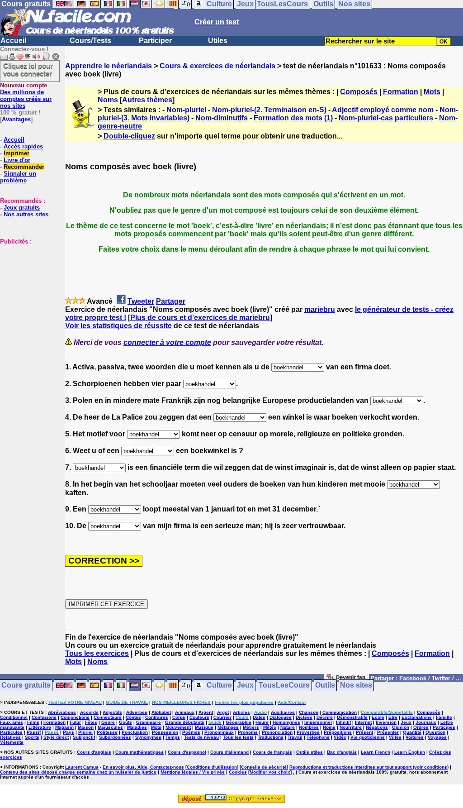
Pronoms (248, 732)
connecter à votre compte (167, 342)
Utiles (217, 40)
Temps (172, 737)
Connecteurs (108, 717)
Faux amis (11, 722)
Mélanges (228, 727)
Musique (204, 727)
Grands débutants (184, 722)
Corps (178, 717)
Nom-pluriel (186, 110)
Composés (359, 92)
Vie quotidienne (367, 737)
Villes (395, 737)
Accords (89, 712)
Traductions (270, 737)
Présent (364, 732)
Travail (295, 737)
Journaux (426, 722)
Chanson (308, 712)
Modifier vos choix (270, 772)
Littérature (39, 727)
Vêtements (12, 742)
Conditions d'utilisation (212, 767)
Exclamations (417, 717)
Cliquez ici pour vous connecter (28, 69)
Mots (432, 92)
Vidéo (340, 737)
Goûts (125, 722)
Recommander (24, 166)
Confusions (44, 717)
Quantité (412, 732)
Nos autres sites (26, 214)
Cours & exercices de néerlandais (217, 66)
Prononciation (277, 732)
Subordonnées (115, 737)
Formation (400, 92)
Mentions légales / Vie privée (193, 772)
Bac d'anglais (342, 752)
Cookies (238, 772)
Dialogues (280, 717)
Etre (392, 717)
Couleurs (199, 717)
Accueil (13, 40)
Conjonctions (75, 717)
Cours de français (272, 752)
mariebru (319, 309)
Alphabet (161, 712)
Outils (325, 685)
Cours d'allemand (229, 752)
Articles (241, 712)
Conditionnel (14, 717)
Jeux (245, 685)
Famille (444, 717)
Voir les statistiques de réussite (118, 326)
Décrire (325, 717)
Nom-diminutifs (221, 118)
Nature (287, 727)
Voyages (437, 737)
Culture (219, 685)
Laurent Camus (82, 767)
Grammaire (148, 722)
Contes (133, 717)
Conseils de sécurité (264, 767)
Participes (444, 727)
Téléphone (318, 737)
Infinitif (343, 722)
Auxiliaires (283, 712)
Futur (75, 722)
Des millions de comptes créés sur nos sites (26, 95)
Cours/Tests (90, 40)
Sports (32, 737)
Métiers (251, 727)
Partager (170, 301)
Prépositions (338, 732)
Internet (363, 722)
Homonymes (286, 722)
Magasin (64, 727)
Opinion (400, 727)
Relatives (10, 737)
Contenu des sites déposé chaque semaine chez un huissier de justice (78, 772)
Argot (223, 712)
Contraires (156, 717)
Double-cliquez (129, 136)
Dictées (304, 717)
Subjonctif (84, 737)
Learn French (375, 752)
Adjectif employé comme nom (383, 110)
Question (435, 732)
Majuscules (110, 727)
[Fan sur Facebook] (346, 678)
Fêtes (91, 722)
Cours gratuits (26, 685)
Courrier (222, 717)
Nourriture (351, 727)
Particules (11, 732)
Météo (269, 727)
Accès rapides (23, 146)
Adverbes (136, 712)
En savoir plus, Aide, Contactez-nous (143, 767)
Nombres (309, 727)
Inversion (386, 722)
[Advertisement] (27, 290)
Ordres (421, 727)
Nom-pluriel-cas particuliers (386, 118)
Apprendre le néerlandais (108, 66)
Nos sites (356, 685)
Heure (262, 722)
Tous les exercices (97, 653)
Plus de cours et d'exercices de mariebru (200, 317)
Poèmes (191, 732)
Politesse (107, 732)
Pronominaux (219, 732)
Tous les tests (238, 737)
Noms (108, 100)
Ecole (378, 717)
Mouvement (178, 727)
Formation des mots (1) (293, 118)
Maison (86, 727)
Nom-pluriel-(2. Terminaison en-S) (269, 110)
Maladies (137, 727)
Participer (155, 40)
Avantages (16, 119)
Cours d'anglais (94, 752)
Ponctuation (135, 732)
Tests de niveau (201, 737)
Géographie (238, 722)
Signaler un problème (18, 177)
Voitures (415, 737)
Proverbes (308, 732)
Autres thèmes (147, 100)
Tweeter (141, 301)
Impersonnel (318, 722)
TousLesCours (284, 685)
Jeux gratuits (22, 207)
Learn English (409, 752)
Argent (205, 712)
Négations (377, 727)
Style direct (56, 737)
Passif (34, 732)
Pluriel (85, 732)
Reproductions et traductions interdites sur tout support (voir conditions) (369, 767)
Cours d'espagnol (187, 752)
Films (33, 722)
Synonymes (148, 737)
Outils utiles (309, 752)
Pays (68, 732)
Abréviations (62, 712)
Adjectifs (112, 712)
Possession (165, 732)
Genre (108, 722)
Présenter (388, 732)
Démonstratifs (352, 717)
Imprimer (16, 153)
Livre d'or (17, 160)
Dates (259, 717)
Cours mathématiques (139, 752)
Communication (339, 712)
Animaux (184, 712)
